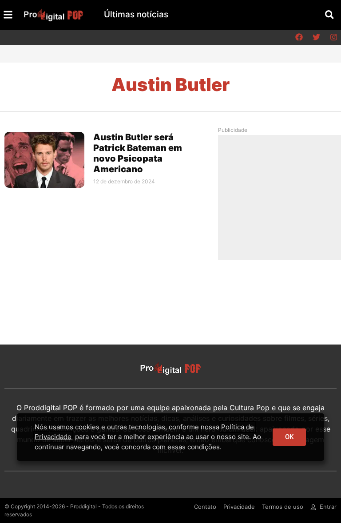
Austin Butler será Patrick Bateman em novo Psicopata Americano (137, 153)
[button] (329, 15)
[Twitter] (316, 37)
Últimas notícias (136, 14)
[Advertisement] (283, 197)
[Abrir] (8, 14)
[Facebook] (298, 37)
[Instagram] (333, 37)
